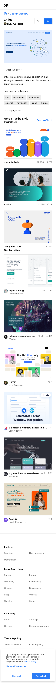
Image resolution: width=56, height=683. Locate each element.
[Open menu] (51, 4)
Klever (12, 382)
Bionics (7, 204)
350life (12, 339)
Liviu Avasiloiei (16, 385)
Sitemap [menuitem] (33, 619)
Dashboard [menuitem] (9, 553)
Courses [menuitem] (8, 588)
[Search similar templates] (48, 21)
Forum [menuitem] (32, 575)
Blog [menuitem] (6, 595)
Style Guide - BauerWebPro (24, 473)
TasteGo (13, 519)
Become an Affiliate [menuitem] (39, 626)
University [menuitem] (9, 581)
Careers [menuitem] (8, 626)
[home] (6, 5)
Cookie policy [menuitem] (36, 644)
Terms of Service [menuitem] (12, 644)
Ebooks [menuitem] (8, 601)
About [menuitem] (7, 619)
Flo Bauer (13, 476)
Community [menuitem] (35, 581)
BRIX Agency (15, 431)
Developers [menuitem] (35, 588)
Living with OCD (12, 246)
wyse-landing (16, 290)
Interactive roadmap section (23, 336)
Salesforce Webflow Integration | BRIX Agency (28, 428)
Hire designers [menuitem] (36, 553)
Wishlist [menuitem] (33, 595)
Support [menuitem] (8, 575)
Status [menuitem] (32, 601)
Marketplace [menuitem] (10, 560)
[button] (38, 21)
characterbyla (11, 162)
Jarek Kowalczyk (17, 522)
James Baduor (16, 293)
